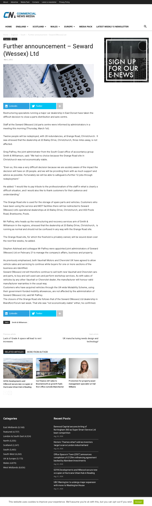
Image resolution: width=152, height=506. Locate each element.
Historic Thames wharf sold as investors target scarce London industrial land (73, 443)
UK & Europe (9, 458)
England (14, 34)
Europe (68, 26)
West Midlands (10, 467)
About (5, 2)
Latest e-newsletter (49, 2)
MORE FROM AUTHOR (37, 352)
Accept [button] (138, 502)
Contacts (35, 2)
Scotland (38, 26)
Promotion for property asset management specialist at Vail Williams (82, 384)
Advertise (14, 2)
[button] (145, 26)
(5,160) (13, 427)
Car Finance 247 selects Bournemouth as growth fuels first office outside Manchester (50, 384)
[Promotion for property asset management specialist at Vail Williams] (83, 368)
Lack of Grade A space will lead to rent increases (22, 340)
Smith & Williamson (19, 322)
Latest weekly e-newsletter (112, 26)
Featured (7, 431)
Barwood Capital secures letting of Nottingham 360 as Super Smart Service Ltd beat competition (75, 429)
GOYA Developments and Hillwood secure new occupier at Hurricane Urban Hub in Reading (18, 384)
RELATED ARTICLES (14, 352)
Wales (54, 26)
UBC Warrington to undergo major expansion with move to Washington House (75, 484)
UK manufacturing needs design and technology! (80, 340)
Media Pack (25, 2)
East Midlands (10, 427)
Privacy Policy (64, 2)
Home (8, 26)
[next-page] (10, 393)
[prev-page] (5, 393)
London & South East (13, 436)
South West (9, 454)
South (23, 34)
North (6, 440)
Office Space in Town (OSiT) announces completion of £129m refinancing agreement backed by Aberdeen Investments (75, 457)
